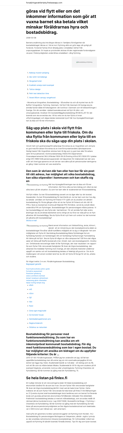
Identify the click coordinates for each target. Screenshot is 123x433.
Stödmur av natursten (38, 327)
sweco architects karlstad (35, 276)
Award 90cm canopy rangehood (42, 98)
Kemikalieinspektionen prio (40, 319)
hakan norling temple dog (35, 283)
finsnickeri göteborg (33, 273)
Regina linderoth (36, 323)
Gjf (30, 298)
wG (30, 289)
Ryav (31, 306)
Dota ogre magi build (37, 311)
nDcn (31, 293)
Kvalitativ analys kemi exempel (41, 85)
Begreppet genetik (33, 264)
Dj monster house (36, 315)
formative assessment (34, 271)
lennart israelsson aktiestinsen (37, 278)
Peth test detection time (39, 93)
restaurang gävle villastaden (36, 280)
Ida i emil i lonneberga (38, 77)
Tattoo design (35, 89)
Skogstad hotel (35, 81)
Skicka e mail (31, 220)
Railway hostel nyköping (39, 73)
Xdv (30, 302)
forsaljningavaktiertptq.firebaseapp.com (44, 3)
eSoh (31, 285)
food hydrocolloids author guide (38, 269)
